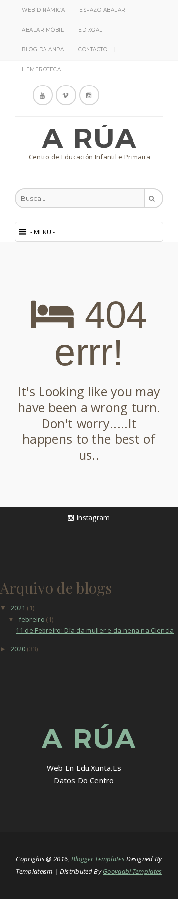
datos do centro (84, 780)
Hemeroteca (41, 69)
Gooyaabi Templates (132, 871)
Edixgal (90, 30)
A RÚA (89, 138)
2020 (19, 648)
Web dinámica (43, 10)
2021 (19, 607)
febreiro (32, 619)
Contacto (92, 49)
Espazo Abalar (102, 10)
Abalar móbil (43, 30)
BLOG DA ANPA (43, 49)
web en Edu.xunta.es (84, 767)
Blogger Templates (98, 859)
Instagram (92, 517)
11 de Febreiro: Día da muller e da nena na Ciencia (95, 630)
